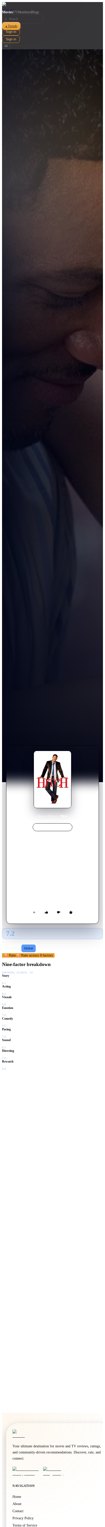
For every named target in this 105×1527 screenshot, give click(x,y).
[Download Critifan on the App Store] (26, 1471)
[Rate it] (71, 912)
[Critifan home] (52, 6)
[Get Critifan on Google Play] (57, 1471)
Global (28, 948)
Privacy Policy (23, 1518)
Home (41, 816)
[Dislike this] (59, 912)
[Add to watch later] (34, 912)
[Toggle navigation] (6, 46)
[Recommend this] (46, 912)
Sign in (11, 32)
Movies (7, 12)
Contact (17, 1511)
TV (15, 12)
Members (24, 12)
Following (12, 948)
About (16, 1504)
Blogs (35, 12)
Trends (11, 26)
